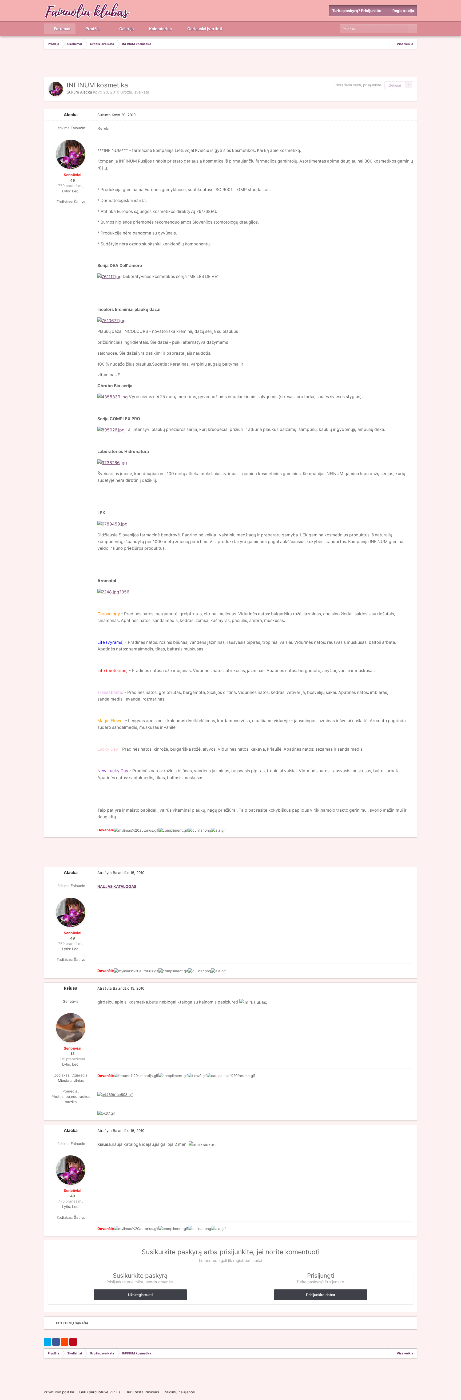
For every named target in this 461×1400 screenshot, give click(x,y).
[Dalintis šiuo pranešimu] (411, 115)
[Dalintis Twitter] (47, 1342)
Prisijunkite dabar (320, 1295)
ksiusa (70, 988)
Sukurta (116, 115)
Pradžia (92, 28)
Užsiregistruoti (140, 1295)
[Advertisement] (230, 64)
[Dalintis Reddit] (64, 1342)
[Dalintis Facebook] (56, 1342)
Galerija (126, 28)
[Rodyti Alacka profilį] (56, 89)
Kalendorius (160, 28)
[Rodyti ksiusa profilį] (70, 1027)
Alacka (86, 92)
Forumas (61, 28)
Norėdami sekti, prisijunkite (358, 85)
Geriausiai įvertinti (204, 28)
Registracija (403, 11)
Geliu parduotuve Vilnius (99, 1392)
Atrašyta (120, 873)
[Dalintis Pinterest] (73, 1342)
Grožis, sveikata (134, 92)
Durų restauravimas (142, 1392)
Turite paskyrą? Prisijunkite (357, 11)
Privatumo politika (59, 1392)
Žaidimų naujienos (179, 1392)
